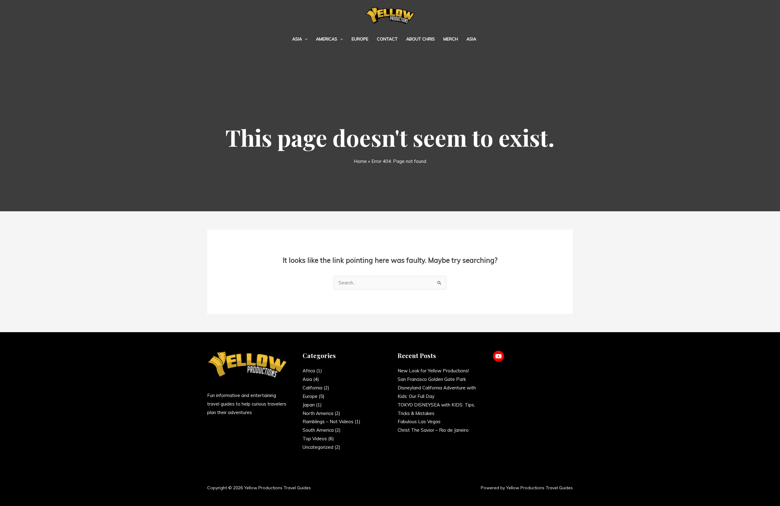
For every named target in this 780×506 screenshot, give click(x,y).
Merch (450, 39)
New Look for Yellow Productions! (433, 371)
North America (318, 413)
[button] (304, 39)
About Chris (420, 39)
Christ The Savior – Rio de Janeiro (433, 430)
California (312, 388)
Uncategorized (318, 447)
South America (318, 430)
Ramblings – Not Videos (328, 421)
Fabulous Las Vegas (419, 421)
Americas (326, 39)
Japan (309, 405)
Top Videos (315, 438)
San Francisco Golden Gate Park (432, 379)
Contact (387, 39)
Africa (309, 371)
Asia (297, 39)
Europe (360, 39)
